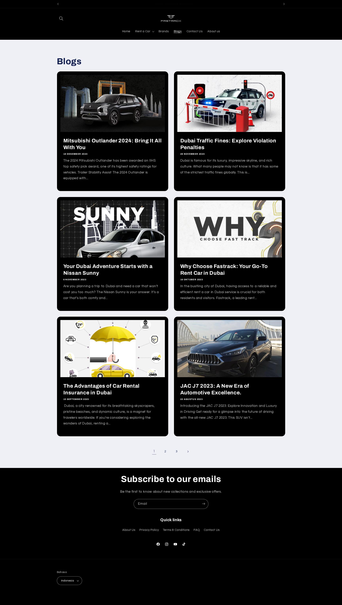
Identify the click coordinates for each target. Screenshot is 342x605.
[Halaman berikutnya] (187, 451)
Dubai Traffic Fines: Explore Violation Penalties (228, 144)
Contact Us (212, 529)
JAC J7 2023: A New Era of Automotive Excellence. (214, 389)
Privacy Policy (149, 529)
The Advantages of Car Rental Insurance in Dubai (101, 389)
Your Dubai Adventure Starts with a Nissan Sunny (107, 269)
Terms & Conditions (176, 529)
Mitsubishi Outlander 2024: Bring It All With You (112, 144)
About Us (128, 529)
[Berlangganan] (203, 504)
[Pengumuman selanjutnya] (284, 4)
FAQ (197, 529)
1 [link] (154, 451)
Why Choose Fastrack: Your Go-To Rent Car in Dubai (224, 269)
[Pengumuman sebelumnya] (58, 4)
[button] (61, 18)
